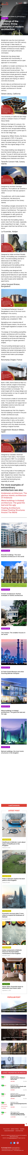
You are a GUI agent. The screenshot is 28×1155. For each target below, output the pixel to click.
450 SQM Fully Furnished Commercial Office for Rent (17, 1114)
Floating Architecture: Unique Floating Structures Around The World (13, 510)
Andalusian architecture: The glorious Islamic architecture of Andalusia (14, 495)
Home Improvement (9, 1130)
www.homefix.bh (15, 1147)
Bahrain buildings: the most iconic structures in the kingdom (12, 752)
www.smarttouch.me (6, 1149)
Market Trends (15, 1128)
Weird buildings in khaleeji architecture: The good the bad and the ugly (13, 502)
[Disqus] (14, 781)
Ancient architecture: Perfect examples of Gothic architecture (12, 594)
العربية (20, 3)
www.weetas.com (13, 1138)
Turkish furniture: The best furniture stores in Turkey (12, 1038)
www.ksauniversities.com (7, 1150)
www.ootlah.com (15, 1149)
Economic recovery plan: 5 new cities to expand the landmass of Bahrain (13, 915)
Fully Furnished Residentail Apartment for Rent (17, 1095)
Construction (19, 1130)
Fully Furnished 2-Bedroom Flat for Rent (17, 1078)
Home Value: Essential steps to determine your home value (12, 987)
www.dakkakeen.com (18, 1150)
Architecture (4, 18)
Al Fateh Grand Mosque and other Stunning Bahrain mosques (12, 672)
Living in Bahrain (6, 839)
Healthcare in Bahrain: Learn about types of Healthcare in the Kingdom (13, 843)
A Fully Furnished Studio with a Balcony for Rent (18, 1087)
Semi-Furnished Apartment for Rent (18, 1104)
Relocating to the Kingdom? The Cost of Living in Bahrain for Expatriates (13, 1066)
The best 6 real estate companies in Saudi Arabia (13, 1052)
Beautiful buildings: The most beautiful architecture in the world (12, 555)
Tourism (22, 1128)
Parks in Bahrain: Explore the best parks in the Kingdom (13, 879)
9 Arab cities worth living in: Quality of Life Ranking (14, 1024)
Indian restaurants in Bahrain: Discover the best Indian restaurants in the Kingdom (12, 951)
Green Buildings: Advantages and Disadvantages (13, 1010)
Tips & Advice (6, 984)
